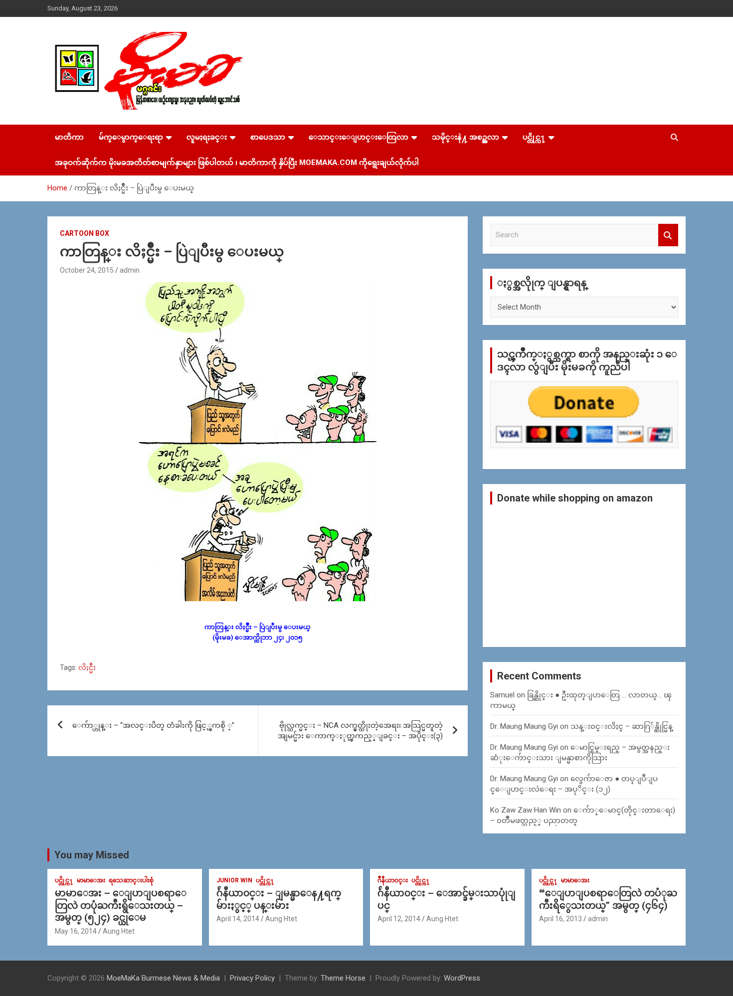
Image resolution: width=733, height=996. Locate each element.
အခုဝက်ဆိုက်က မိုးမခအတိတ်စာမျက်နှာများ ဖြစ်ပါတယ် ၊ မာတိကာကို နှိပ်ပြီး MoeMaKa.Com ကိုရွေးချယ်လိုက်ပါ (237, 162)
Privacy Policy (252, 978)
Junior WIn (234, 880)
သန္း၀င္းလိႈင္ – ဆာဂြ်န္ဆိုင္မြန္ (621, 726)
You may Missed (91, 855)
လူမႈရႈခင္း (206, 137)
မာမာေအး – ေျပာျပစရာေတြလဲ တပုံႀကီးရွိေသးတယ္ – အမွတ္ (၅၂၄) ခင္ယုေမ (120, 905)
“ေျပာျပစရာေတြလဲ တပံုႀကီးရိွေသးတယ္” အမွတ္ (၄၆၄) (608, 899)
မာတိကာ (69, 137)
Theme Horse (343, 978)
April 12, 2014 (398, 919)
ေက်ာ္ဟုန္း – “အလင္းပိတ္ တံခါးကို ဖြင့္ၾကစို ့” (153, 725)
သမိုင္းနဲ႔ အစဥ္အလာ (465, 137)
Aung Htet (119, 931)
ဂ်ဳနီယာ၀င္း (392, 880)
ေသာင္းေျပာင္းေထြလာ (358, 137)
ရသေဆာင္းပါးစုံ (131, 880)
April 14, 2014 (237, 919)
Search (668, 235)
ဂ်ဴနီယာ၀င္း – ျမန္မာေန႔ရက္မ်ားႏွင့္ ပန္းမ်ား (278, 899)
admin (130, 270)
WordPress (462, 978)
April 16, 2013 (560, 919)
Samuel (502, 694)
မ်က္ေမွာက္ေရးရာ (131, 137)
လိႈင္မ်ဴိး (87, 667)
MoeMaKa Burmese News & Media (163, 978)
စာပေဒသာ (267, 137)
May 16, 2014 (76, 931)
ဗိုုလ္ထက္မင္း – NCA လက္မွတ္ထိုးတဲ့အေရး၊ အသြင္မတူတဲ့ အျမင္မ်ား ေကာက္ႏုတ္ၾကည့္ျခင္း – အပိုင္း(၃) (360, 730)
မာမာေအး (91, 880)
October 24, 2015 (87, 270)
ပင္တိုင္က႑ (534, 137)
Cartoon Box (84, 233)
